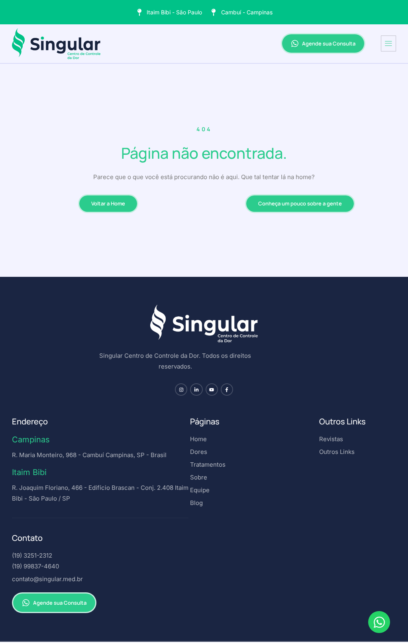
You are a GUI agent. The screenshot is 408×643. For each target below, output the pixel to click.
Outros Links (342, 421)
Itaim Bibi (29, 472)
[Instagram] (181, 389)
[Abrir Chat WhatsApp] (379, 622)
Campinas (31, 439)
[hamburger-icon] (388, 43)
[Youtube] (212, 389)
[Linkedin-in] (196, 389)
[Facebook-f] (227, 389)
